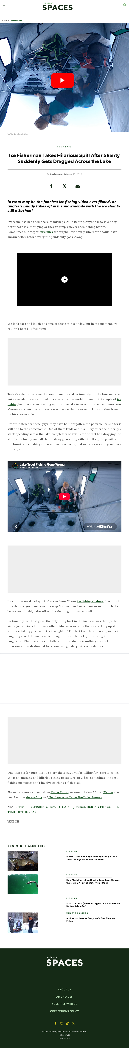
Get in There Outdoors (21, 134)
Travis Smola (56, 174)
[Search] (124, 4)
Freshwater (16, 20)
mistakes (46, 231)
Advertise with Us (64, 1003)
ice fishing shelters (90, 601)
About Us (64, 989)
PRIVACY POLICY (64, 1038)
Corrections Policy (64, 1011)
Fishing (5, 20)
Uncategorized (77, 913)
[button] (4, 6)
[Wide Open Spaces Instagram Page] (61, 1023)
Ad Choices (64, 996)
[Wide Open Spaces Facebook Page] (56, 1023)
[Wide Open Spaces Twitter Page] (73, 1023)
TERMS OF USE (65, 1035)
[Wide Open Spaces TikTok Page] (67, 1023)
